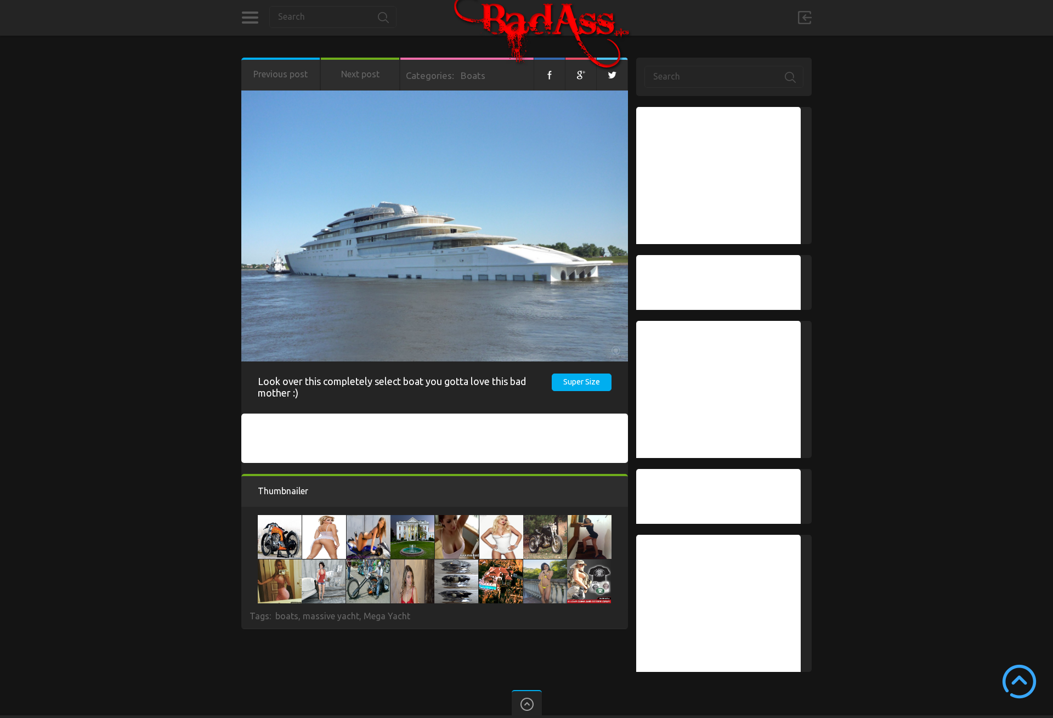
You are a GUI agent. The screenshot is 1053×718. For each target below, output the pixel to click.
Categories (249, 18)
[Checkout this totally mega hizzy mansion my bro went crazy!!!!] (412, 520)
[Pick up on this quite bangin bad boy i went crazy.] (456, 565)
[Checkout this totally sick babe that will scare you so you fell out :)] (501, 520)
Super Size (581, 381)
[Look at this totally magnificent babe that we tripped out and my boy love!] (324, 520)
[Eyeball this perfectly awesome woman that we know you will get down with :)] (590, 520)
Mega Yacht (387, 616)
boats (286, 616)
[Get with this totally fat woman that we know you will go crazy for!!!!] (280, 565)
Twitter (612, 74)
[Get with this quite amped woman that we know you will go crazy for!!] (589, 565)
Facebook (549, 74)
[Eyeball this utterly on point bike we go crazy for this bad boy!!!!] (368, 520)
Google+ (580, 74)
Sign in (804, 17)
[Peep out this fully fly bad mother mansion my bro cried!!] (501, 565)
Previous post (280, 74)
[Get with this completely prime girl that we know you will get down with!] (324, 565)
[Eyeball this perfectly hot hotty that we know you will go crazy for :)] (457, 520)
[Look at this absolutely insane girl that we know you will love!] (368, 565)
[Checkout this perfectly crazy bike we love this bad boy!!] (280, 520)
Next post (360, 74)
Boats (473, 75)
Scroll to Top (1019, 681)
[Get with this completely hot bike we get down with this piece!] (545, 520)
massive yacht (331, 616)
